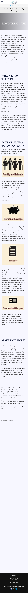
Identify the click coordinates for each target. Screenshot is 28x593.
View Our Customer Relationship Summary (14, 10)
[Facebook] (11, 589)
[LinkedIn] (16, 589)
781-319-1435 (16, 578)
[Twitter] (14, 589)
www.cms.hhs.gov (9, 394)
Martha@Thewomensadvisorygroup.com (14, 586)
